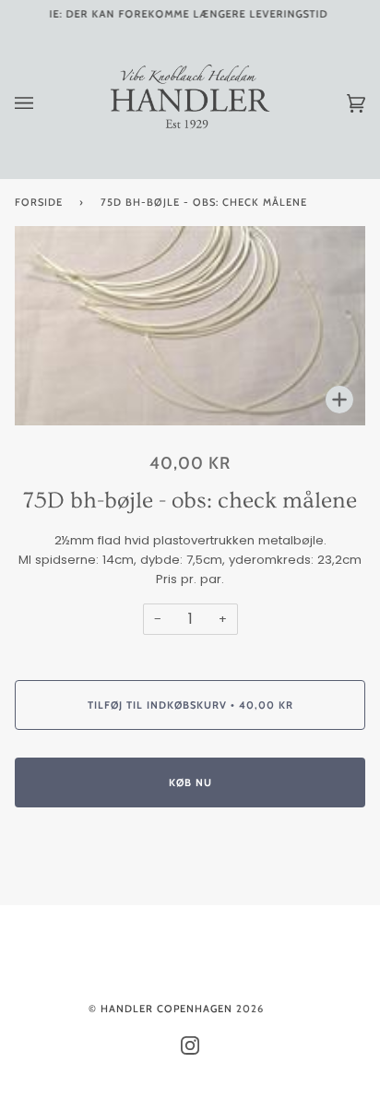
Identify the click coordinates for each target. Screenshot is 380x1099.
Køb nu (190, 782)
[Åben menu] (42, 103)
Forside (39, 202)
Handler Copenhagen (166, 1008)
